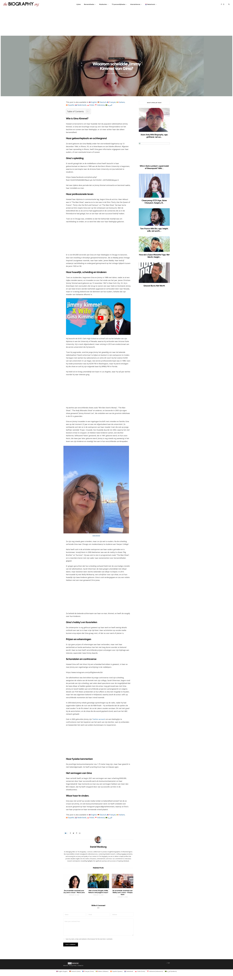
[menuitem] (151, 4)
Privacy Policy (73, 965)
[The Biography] (21, 4)
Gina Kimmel (96, 535)
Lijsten (78, 4)
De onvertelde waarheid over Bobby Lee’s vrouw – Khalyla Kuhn (122, 892)
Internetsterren (135, 4)
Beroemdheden (89, 4)
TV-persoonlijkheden (118, 4)
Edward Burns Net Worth (154, 286)
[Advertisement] (116, 23)
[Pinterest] (54, 117)
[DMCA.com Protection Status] (73, 963)
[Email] (54, 122)
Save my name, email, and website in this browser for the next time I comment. (89, 939)
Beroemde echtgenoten (116, 58)
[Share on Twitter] (54, 112)
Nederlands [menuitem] (81, 105)
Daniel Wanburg (111, 73)
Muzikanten (103, 4)
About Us (65, 965)
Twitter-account (98, 719)
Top (168, 963)
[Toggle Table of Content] (87, 111)
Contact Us (80, 965)
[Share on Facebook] (54, 108)
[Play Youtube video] (100, 317)
